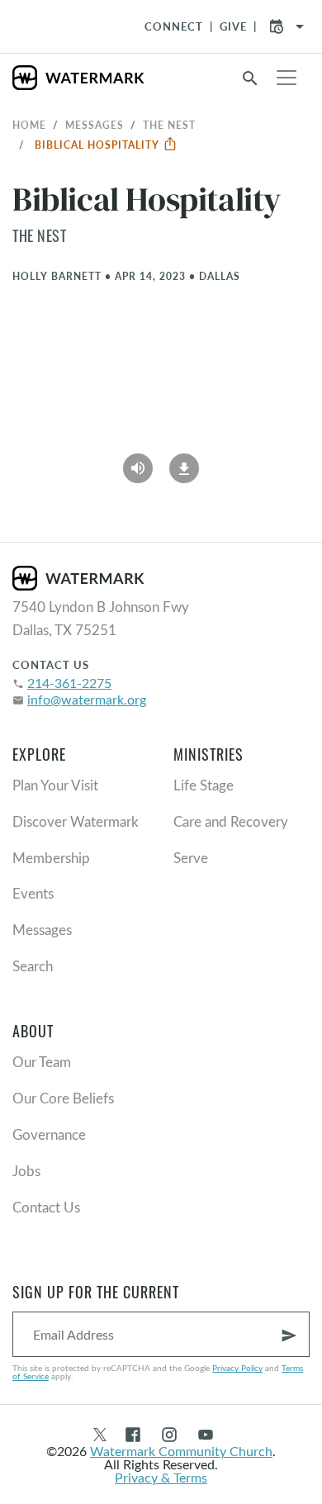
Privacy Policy (237, 1368)
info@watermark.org (86, 699)
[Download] (184, 462)
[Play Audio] (138, 462)
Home (29, 124)
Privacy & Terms (161, 1477)
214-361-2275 (69, 682)
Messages (94, 124)
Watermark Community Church (181, 1450)
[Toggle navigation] (286, 77)
